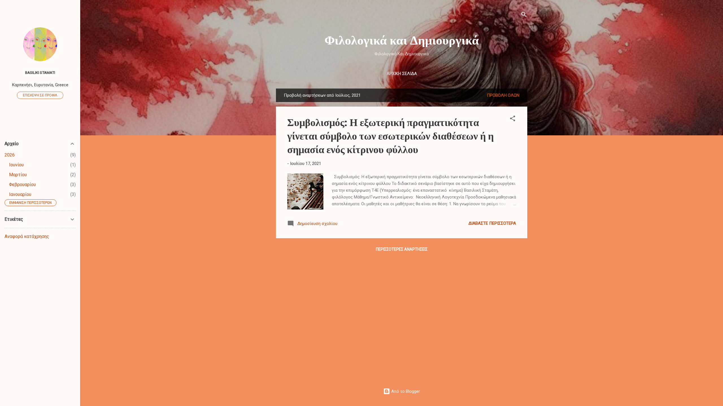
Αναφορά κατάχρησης (27, 236)
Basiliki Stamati (40, 72)
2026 (10, 155)
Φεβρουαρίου (22, 184)
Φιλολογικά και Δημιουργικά (402, 39)
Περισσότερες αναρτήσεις (402, 249)
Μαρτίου (18, 174)
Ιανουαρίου (20, 194)
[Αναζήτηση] (524, 15)
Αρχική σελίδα (402, 73)
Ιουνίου (16, 164)
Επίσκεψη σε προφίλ (40, 95)
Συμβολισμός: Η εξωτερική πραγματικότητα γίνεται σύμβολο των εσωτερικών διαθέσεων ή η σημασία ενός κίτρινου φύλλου (390, 135)
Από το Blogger (405, 391)
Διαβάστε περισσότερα (492, 223)
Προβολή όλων (503, 95)
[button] (512, 119)
